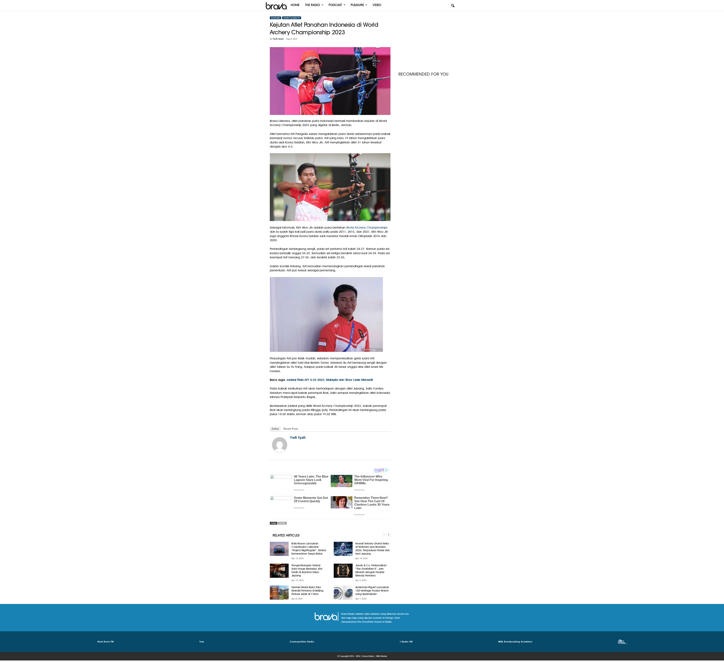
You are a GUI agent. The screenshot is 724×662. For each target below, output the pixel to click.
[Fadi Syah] (279, 444)
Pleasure (357, 5)
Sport (282, 523)
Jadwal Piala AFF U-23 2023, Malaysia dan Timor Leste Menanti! (330, 380)
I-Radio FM (406, 641)
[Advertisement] (426, 40)
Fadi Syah (278, 38)
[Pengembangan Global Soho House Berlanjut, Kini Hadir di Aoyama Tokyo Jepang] (279, 571)
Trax (201, 641)
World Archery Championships (366, 227)
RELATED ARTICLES (286, 535)
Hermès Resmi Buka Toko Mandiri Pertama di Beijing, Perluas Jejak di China (307, 590)
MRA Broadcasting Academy (515, 641)
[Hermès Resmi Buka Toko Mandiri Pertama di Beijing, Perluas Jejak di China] (279, 592)
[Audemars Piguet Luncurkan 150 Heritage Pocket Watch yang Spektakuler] (343, 592)
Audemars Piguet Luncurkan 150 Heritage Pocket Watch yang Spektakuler (372, 590)
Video (377, 5)
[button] (453, 6)
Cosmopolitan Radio (302, 641)
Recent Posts (290, 428)
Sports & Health (291, 18)
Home (295, 5)
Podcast (335, 5)
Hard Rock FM (105, 641)
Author (275, 428)
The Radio (312, 5)
